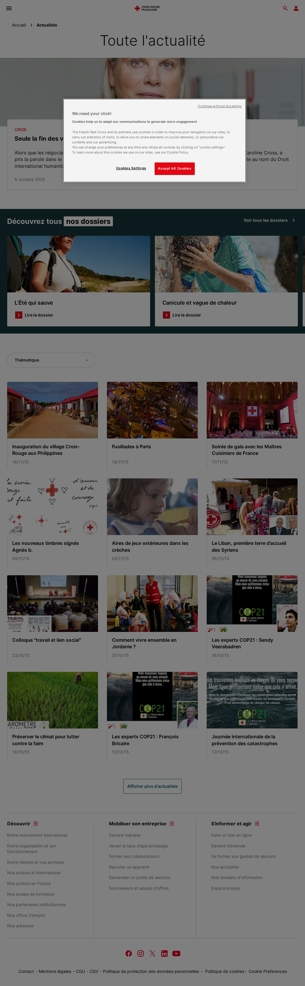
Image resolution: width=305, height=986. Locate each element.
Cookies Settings (131, 168)
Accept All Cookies (174, 168)
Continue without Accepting (220, 106)
